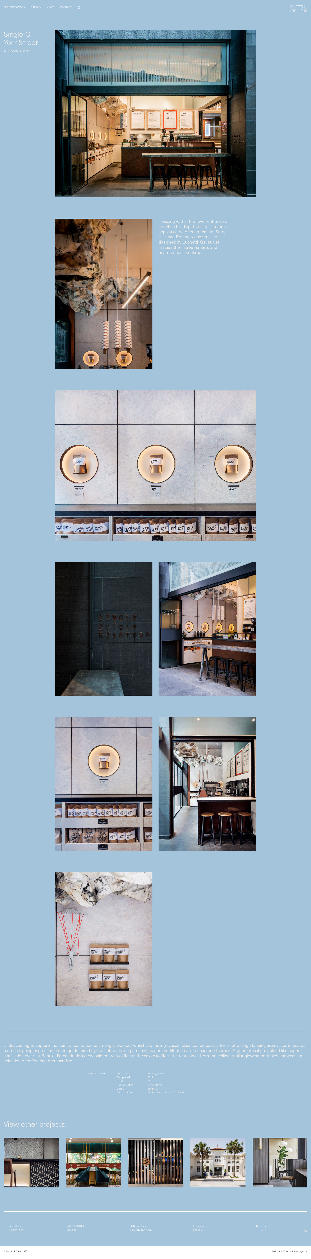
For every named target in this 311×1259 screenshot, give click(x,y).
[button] (79, 7)
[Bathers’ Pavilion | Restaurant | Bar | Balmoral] (217, 1162)
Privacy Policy (16, 1229)
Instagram (198, 1225)
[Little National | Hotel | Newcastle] (280, 1162)
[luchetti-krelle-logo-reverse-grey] (296, 6)
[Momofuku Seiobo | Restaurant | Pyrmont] (155, 1162)
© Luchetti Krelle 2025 (16, 1251)
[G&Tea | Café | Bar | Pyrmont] (93, 1162)
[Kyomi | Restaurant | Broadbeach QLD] (31, 1162)
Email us (71, 1229)
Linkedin (197, 1229)
